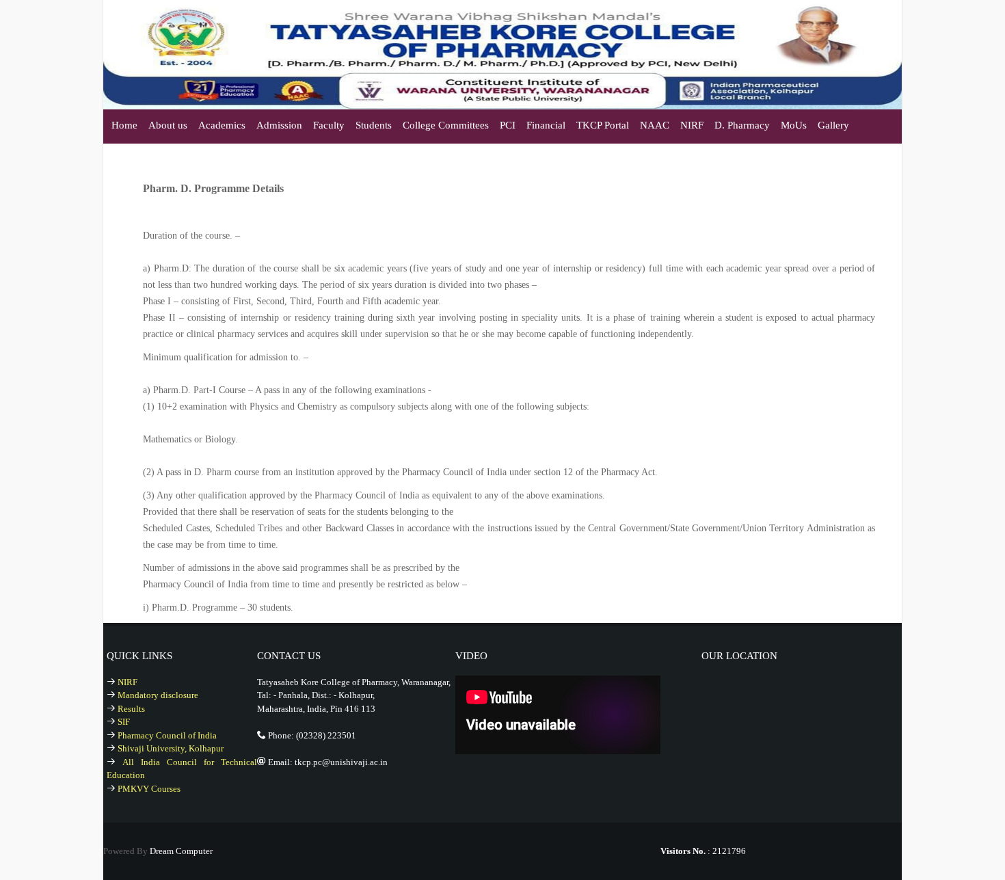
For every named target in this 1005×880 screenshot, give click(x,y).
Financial (545, 125)
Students (374, 125)
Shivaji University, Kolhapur (171, 748)
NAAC (654, 125)
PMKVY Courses (149, 789)
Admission (279, 125)
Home (124, 125)
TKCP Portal (602, 125)
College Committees (446, 125)
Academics (221, 125)
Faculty (329, 125)
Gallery (833, 125)
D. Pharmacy (742, 125)
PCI (507, 125)
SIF (124, 722)
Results (131, 709)
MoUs (794, 125)
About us (167, 125)
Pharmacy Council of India (167, 735)
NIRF (692, 125)
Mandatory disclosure (158, 695)
